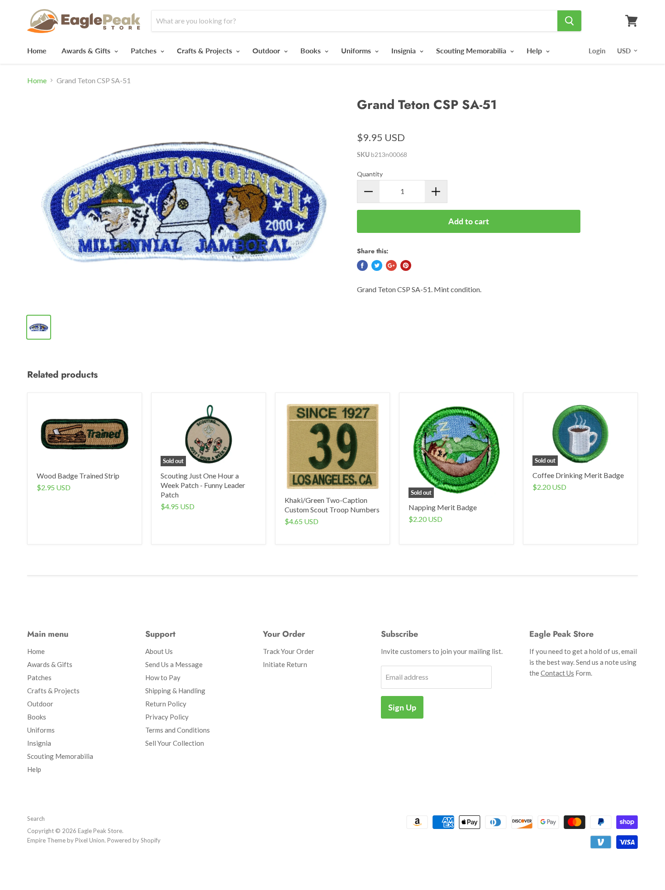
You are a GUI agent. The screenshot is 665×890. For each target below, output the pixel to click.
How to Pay (162, 677)
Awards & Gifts (87, 50)
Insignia (404, 50)
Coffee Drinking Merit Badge (578, 475)
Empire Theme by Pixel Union (65, 840)
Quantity (370, 174)
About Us (159, 651)
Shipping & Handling (175, 690)
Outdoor (267, 50)
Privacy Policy (167, 717)
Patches (144, 50)
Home (37, 50)
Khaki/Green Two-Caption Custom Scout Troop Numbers (332, 505)
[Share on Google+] (391, 265)
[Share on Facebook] (362, 265)
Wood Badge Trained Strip (78, 475)
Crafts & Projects (205, 50)
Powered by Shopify (134, 840)
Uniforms (357, 50)
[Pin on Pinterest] (405, 265)
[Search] (569, 20)
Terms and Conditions (177, 730)
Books (311, 50)
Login (597, 51)
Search (36, 818)
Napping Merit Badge (442, 507)
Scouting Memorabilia (472, 50)
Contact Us (557, 673)
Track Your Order (288, 651)
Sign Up (402, 707)
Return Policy (165, 704)
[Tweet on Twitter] (376, 265)
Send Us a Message (174, 664)
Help (535, 50)
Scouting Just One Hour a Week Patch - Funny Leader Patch (203, 485)
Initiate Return (285, 664)
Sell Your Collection (174, 743)
